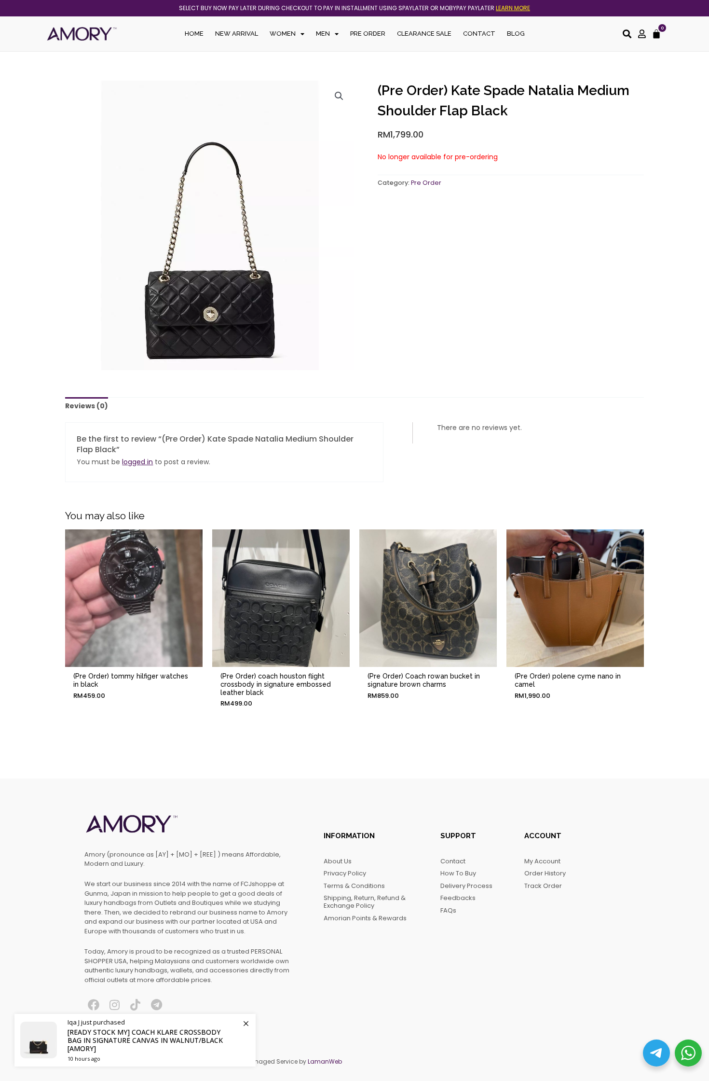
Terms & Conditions (354, 885)
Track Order (543, 885)
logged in (137, 462)
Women (283, 33)
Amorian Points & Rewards (365, 918)
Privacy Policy (345, 873)
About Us (338, 861)
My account (542, 861)
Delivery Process (466, 885)
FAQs (448, 910)
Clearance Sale (424, 33)
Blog (516, 33)
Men (323, 33)
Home (194, 33)
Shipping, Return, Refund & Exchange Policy (365, 901)
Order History (545, 873)
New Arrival (236, 33)
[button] (339, 96)
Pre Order (367, 33)
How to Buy (458, 873)
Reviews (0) (86, 406)
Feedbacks (458, 897)
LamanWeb (325, 1061)
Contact (479, 33)
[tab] (86, 406)
